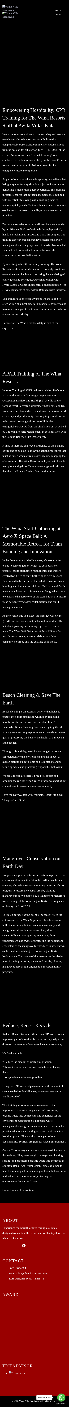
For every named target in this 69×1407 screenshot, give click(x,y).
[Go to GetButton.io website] (61, 1404)
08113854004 (18, 1268)
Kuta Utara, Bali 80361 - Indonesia (26, 1278)
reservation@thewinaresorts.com (28, 1273)
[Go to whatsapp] (61, 1398)
